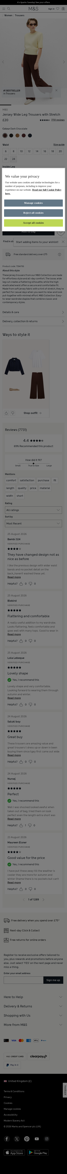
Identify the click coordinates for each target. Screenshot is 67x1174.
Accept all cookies (33, 223)
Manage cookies (33, 203)
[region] (33, 200)
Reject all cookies (33, 213)
